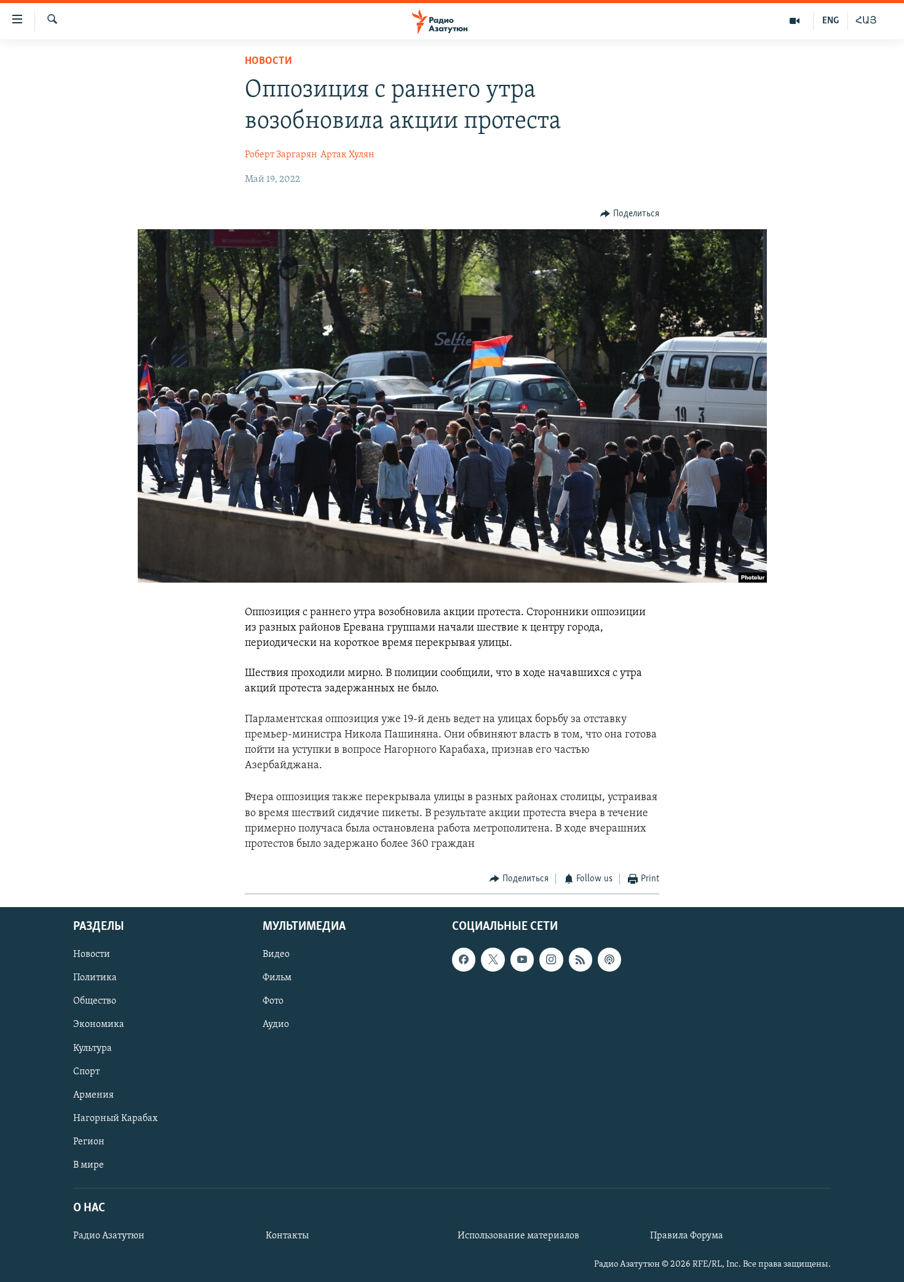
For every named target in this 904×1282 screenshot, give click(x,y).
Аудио (276, 1024)
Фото (273, 1001)
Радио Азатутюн (109, 1236)
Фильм (277, 978)
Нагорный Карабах (115, 1118)
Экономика (98, 1024)
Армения (93, 1094)
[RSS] (580, 959)
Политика (95, 978)
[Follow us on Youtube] (522, 959)
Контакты (287, 1236)
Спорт (86, 1071)
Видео (276, 954)
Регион (89, 1141)
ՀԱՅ (866, 21)
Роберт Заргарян (281, 155)
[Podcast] (609, 959)
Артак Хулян (347, 155)
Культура (92, 1048)
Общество (94, 1001)
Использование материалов (518, 1236)
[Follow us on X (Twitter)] (492, 959)
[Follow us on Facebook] (463, 959)
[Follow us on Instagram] (551, 959)
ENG (830, 21)
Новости (268, 61)
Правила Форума (686, 1236)
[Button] (629, 214)
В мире (88, 1165)
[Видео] (795, 20)
